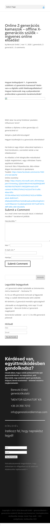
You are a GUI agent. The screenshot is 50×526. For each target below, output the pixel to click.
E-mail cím (10, 250)
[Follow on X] (18, 492)
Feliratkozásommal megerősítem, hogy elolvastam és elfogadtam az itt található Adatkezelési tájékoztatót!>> (21, 466)
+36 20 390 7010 (20, 405)
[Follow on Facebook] (13, 492)
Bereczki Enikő (13, 44)
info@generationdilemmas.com (29, 412)
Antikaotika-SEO (30, 519)
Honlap (8, 257)
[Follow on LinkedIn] (29, 492)
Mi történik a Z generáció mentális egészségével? (25, 301)
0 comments (20, 47)
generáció (37, 44)
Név (7, 245)
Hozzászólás (10, 221)
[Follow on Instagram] (23, 492)
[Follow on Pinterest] (34, 492)
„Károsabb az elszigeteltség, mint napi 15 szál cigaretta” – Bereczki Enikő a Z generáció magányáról (23, 308)
